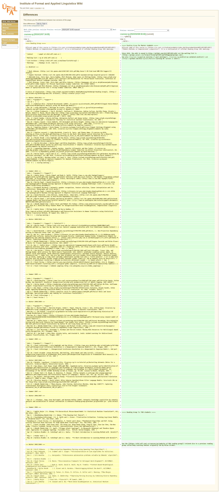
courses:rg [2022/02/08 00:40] (133, 34)
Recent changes (8, 40)
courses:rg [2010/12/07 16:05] (37, 34)
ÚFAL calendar (8, 34)
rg (43, 8)
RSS (4, 30)
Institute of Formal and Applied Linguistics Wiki (51, 3)
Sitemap (5, 28)
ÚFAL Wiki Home (8, 21)
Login (4, 43)
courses (38, 8)
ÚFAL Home (7, 24)
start (31, 8)
